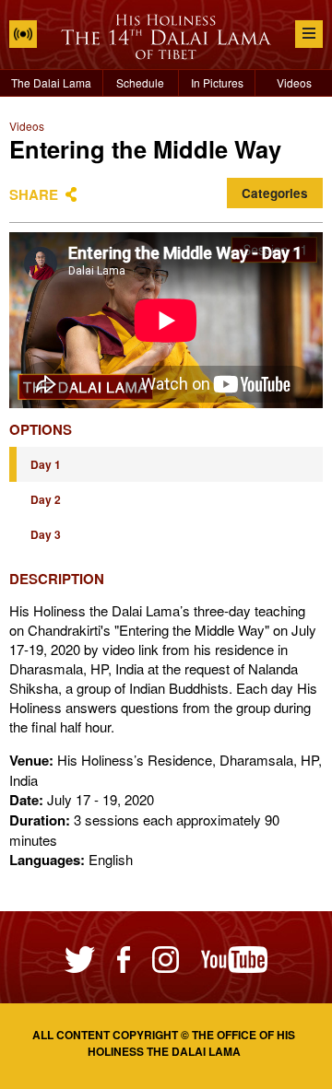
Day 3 (45, 534)
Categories (275, 193)
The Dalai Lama (51, 82)
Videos (294, 82)
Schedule (140, 82)
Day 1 (45, 464)
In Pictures (217, 82)
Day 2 (45, 499)
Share (33, 194)
